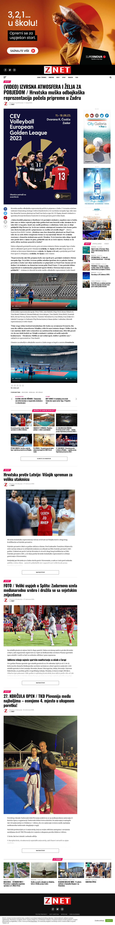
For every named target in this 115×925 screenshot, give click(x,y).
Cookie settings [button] (99, 920)
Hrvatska (51, 77)
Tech (76, 77)
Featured (25, 392)
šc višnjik (39, 392)
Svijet (58, 77)
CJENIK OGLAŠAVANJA (74, 914)
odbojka (32, 392)
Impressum (64, 914)
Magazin (70, 77)
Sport (64, 77)
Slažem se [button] (109, 920)
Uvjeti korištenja (54, 914)
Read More (34, 921)
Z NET (12, 104)
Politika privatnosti (41, 914)
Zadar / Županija (41, 77)
